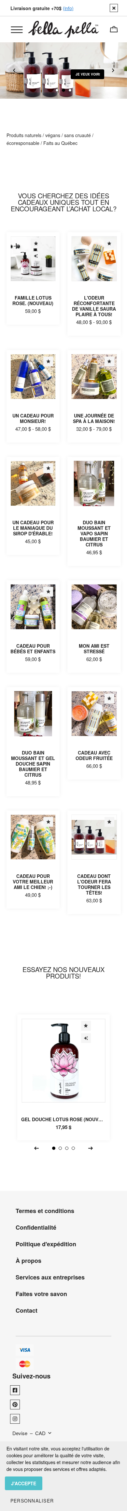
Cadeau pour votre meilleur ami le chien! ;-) (33, 881)
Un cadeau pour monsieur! (33, 418)
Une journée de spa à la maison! (94, 418)
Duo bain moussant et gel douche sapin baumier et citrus (33, 763)
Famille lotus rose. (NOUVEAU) (32, 300)
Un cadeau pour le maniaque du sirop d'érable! (33, 528)
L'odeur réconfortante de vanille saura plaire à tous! (94, 306)
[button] (32, 1500)
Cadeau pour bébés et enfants (32, 649)
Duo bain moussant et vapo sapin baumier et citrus (94, 533)
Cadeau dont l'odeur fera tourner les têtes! (94, 884)
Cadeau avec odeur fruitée (94, 755)
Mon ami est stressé (94, 649)
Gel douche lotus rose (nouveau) (65, 1119)
